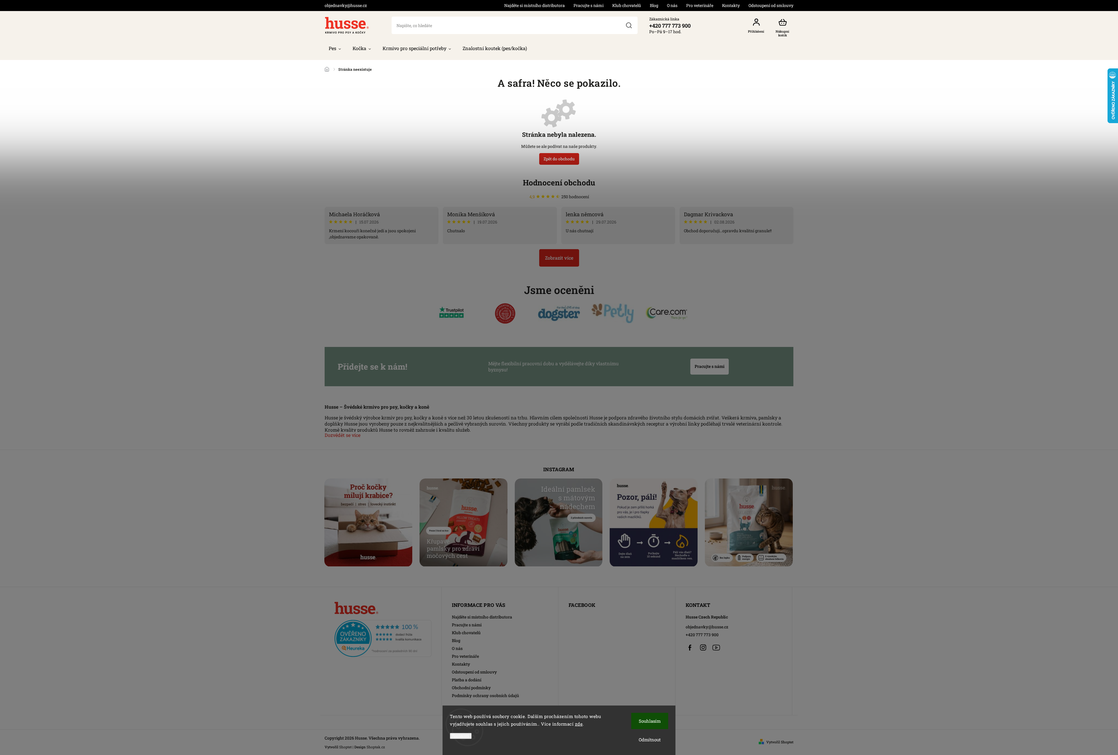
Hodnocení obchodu (559, 182)
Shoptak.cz (376, 747)
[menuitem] (335, 48)
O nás (672, 5)
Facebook (690, 647)
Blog (654, 5)
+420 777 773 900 (702, 634)
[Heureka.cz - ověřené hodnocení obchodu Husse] (383, 637)
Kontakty (731, 5)
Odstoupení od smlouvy (771, 5)
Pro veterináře (699, 5)
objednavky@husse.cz (707, 627)
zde (579, 724)
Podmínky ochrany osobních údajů (485, 695)
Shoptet (345, 747)
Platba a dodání (466, 680)
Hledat (629, 25)
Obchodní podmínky (471, 687)
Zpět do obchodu (559, 159)
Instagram (703, 647)
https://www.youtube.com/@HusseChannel (716, 647)
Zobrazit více (559, 258)
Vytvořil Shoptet (779, 742)
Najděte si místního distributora (534, 5)
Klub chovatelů (626, 5)
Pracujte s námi (589, 5)
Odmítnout (650, 739)
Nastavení (460, 736)
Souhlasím (650, 721)
